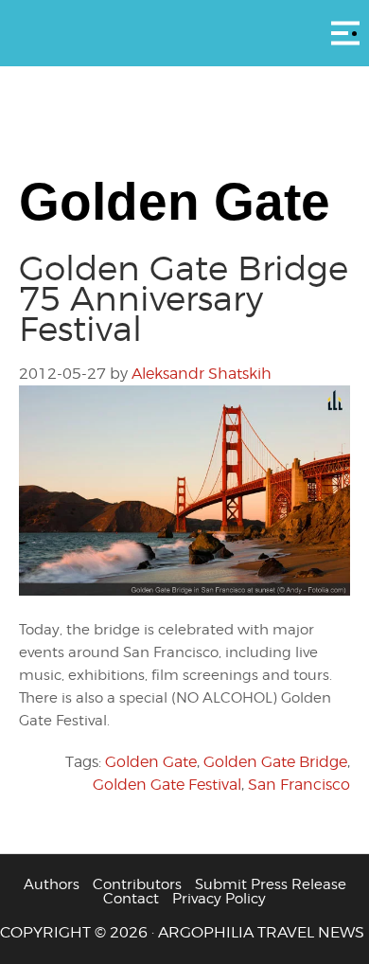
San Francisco (299, 785)
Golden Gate (151, 762)
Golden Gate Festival (167, 785)
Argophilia (184, 31)
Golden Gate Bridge (275, 762)
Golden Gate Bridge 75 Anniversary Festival (183, 298)
